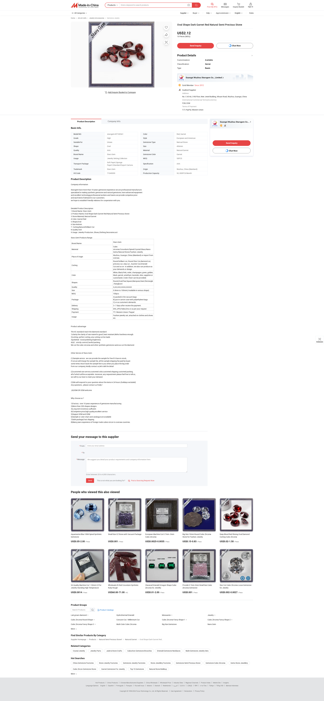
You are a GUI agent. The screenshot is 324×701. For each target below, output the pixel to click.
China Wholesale (151, 683)
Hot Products (100, 683)
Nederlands (167, 686)
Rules (251, 13)
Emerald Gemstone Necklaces (168, 651)
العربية (175, 686)
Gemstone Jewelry (113, 18)
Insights (226, 683)
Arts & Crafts (82, 18)
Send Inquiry (195, 45)
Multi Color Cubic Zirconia (126, 624)
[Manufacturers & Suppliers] (84, 5)
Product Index (205, 683)
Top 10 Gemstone (137, 669)
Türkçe (211, 686)
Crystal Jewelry (79, 651)
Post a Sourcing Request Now (141, 480)
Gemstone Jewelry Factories (134, 663)
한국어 (182, 686)
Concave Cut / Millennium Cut (128, 619)
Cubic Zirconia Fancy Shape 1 (173, 619)
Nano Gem (212, 624)
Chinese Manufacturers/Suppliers (131, 683)
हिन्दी (196, 686)
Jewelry (211, 615)
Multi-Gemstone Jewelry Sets (197, 651)
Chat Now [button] (236, 45)
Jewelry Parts (95, 651)
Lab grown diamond (79, 615)
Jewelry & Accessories (96, 18)
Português (119, 686)
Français (129, 686)
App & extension (222, 13)
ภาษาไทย (203, 686)
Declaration (188, 691)
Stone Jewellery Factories (161, 663)
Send (90, 480)
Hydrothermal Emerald (125, 615)
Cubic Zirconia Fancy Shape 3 (82, 624)
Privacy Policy (199, 691)
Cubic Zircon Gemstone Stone (84, 669)
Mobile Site (217, 683)
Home (73, 18)
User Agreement (176, 691)
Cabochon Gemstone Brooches (139, 651)
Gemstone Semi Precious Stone (188, 663)
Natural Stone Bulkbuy (158, 669)
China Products (112, 683)
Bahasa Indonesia (232, 686)
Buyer (195, 13)
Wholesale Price (165, 683)
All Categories (79, 13)
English (102, 686)
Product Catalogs (106, 610)
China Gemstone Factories (83, 663)
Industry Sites (178, 683)
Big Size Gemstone (169, 624)
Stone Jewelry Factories (108, 663)
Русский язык (139, 686)
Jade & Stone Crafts (114, 651)
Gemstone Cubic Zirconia (215, 663)
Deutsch (157, 686)
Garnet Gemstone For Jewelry (113, 669)
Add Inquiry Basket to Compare (122, 92)
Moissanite (166, 615)
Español (111, 686)
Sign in (250, 6)
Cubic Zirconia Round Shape (82, 619)
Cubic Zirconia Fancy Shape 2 (219, 619)
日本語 (189, 686)
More (73, 674)
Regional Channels (192, 683)
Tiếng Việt (219, 686)
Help (208, 13)
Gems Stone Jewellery (239, 663)
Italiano (149, 686)
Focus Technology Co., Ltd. (145, 691)
